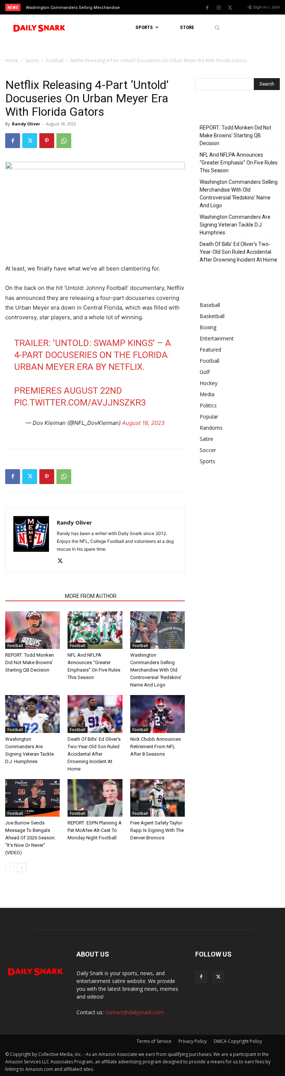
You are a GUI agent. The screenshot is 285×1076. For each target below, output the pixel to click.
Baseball (210, 304)
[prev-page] (9, 867)
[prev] (144, 7)
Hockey (208, 383)
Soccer (208, 450)
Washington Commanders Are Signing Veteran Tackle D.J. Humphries (235, 225)
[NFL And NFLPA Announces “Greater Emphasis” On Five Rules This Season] (95, 630)
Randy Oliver (26, 124)
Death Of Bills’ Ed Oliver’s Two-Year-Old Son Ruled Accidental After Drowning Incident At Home (94, 754)
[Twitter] (230, 8)
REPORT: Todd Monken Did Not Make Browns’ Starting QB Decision (29, 662)
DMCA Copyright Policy (238, 1041)
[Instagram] (218, 8)
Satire (206, 438)
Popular (209, 416)
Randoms (211, 427)
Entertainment (217, 338)
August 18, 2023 (143, 422)
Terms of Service (154, 1041)
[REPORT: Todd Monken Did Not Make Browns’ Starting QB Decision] (32, 630)
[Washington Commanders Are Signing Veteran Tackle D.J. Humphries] (32, 714)
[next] (156, 7)
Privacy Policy (192, 1041)
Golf (205, 371)
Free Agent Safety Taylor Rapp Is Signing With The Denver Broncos (157, 830)
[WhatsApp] (63, 140)
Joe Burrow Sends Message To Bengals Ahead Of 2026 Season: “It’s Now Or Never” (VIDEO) (30, 837)
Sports (32, 60)
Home (11, 60)
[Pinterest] (46, 140)
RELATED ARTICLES (33, 596)
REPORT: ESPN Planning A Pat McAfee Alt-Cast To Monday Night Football (95, 830)
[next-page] (21, 867)
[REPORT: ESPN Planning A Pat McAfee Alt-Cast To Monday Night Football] (95, 798)
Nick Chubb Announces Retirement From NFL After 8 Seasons (155, 746)
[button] (216, 27)
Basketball (212, 316)
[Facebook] (207, 8)
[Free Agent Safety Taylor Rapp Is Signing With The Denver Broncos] (157, 798)
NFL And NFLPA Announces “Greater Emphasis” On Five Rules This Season (239, 162)
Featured (210, 349)
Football (54, 60)
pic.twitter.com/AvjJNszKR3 (80, 402)
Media (207, 394)
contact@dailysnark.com (134, 1012)
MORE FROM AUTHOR (91, 596)
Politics (208, 405)
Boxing (208, 327)
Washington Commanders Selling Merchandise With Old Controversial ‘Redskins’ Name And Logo (156, 670)
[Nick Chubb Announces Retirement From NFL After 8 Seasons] (157, 714)
